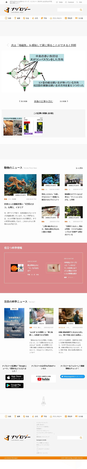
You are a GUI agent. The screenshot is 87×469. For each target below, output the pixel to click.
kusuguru (39, 440)
